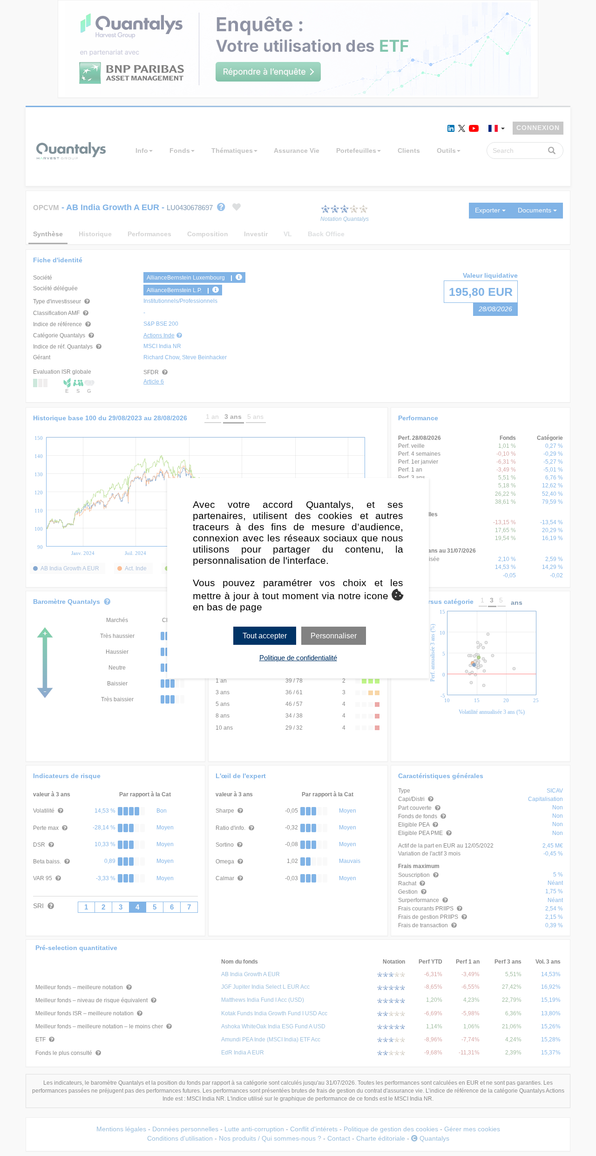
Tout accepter (265, 635)
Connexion (538, 127)
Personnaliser (334, 635)
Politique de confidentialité (298, 658)
